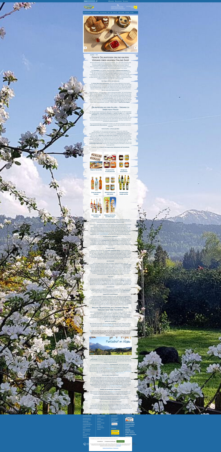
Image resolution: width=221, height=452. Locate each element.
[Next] (136, 36)
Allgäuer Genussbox (87, 12)
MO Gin (131, 12)
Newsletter (112, 380)
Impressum (85, 424)
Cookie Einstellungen (86, 419)
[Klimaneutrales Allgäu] (132, 432)
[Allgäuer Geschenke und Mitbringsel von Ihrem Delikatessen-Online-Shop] (110, 193)
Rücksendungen (85, 409)
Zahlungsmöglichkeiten (87, 408)
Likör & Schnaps (121, 12)
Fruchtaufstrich (95, 12)
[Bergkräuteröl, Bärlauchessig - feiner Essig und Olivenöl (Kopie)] (124, 171)
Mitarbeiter (99, 412)
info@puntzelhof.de (119, 361)
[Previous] (85, 36)
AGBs (84, 420)
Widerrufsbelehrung (86, 422)
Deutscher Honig (103, 12)
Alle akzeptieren (120, 441)
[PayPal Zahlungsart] (129, 407)
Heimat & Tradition (100, 408)
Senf (111, 12)
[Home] (89, 6)
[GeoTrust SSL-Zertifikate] (114, 412)
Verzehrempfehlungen (87, 411)
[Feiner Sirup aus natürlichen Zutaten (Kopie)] (96, 171)
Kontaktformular (110, 357)
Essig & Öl (115, 12)
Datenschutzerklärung (87, 417)
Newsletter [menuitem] (112, 1)
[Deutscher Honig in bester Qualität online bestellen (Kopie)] (124, 148)
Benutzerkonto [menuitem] (119, 1)
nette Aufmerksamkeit (104, 221)
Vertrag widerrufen (86, 425)
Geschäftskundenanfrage (116, 374)
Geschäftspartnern (103, 222)
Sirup (109, 12)
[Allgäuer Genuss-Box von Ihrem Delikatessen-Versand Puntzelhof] (96, 148)
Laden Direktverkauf (100, 416)
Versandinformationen (87, 406)
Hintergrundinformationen (87, 412)
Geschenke (127, 12)
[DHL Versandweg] (115, 420)
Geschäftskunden (100, 414)
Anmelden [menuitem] (126, 1)
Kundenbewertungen (86, 414)
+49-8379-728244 (127, 359)
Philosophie (99, 409)
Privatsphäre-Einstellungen (110, 441)
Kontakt (84, 416)
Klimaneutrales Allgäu (100, 411)
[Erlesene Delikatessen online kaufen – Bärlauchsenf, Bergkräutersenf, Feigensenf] (110, 171)
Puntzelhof (92, 43)
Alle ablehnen (100, 441)
